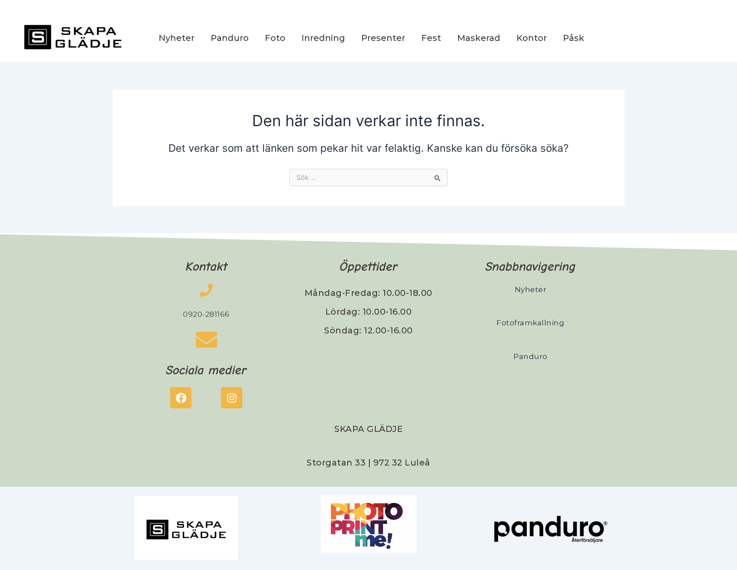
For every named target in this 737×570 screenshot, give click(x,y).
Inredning (323, 38)
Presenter (383, 38)
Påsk (573, 38)
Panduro (230, 38)
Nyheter (176, 38)
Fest (431, 38)
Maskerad (478, 38)
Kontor (531, 38)
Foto (275, 38)
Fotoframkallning (530, 322)
